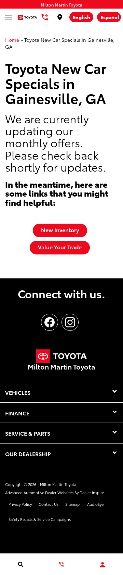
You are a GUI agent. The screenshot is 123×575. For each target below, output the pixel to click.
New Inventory (60, 230)
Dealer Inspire (92, 492)
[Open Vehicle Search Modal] (20, 564)
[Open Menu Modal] (8, 17)
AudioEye (95, 504)
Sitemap (72, 504)
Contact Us (48, 504)
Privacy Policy (20, 504)
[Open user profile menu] (102, 564)
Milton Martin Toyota (58, 484)
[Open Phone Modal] (44, 17)
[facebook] (49, 322)
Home (12, 39)
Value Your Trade (60, 247)
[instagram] (70, 322)
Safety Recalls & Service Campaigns (40, 519)
